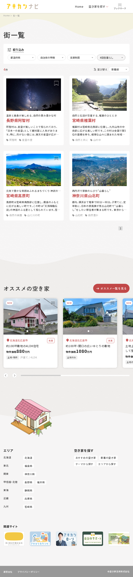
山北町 (79, 215)
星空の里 (27, 140)
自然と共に (81, 140)
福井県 (41, 482)
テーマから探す (85, 464)
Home (79, 6)
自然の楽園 (15, 215)
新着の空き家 (108, 457)
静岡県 (28, 490)
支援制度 (75, 57)
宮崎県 (28, 506)
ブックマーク (120, 8)
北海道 (28, 457)
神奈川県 (30, 474)
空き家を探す (97, 6)
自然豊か (93, 215)
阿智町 (13, 140)
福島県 (28, 466)
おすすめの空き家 (86, 457)
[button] (31, 107)
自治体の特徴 (47, 57)
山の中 (97, 140)
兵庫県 (28, 498)
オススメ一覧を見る (113, 288)
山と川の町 (33, 215)
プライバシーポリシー (28, 571)
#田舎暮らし (106, 57)
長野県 (28, 482)
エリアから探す (107, 464)
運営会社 (7, 571)
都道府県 (15, 57)
